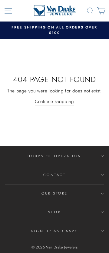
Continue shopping (54, 101)
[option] (54, 30)
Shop (54, 212)
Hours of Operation (54, 156)
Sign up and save (54, 230)
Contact (54, 174)
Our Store (54, 193)
